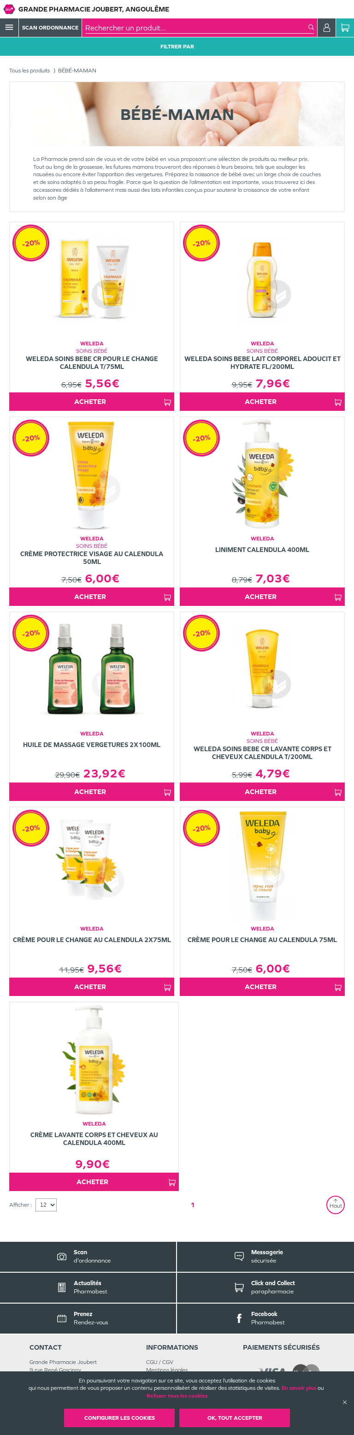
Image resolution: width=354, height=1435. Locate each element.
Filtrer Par (177, 46)
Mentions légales (167, 1370)
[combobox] (196, 28)
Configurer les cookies (119, 1418)
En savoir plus (299, 1388)
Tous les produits (29, 70)
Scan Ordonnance (50, 27)
